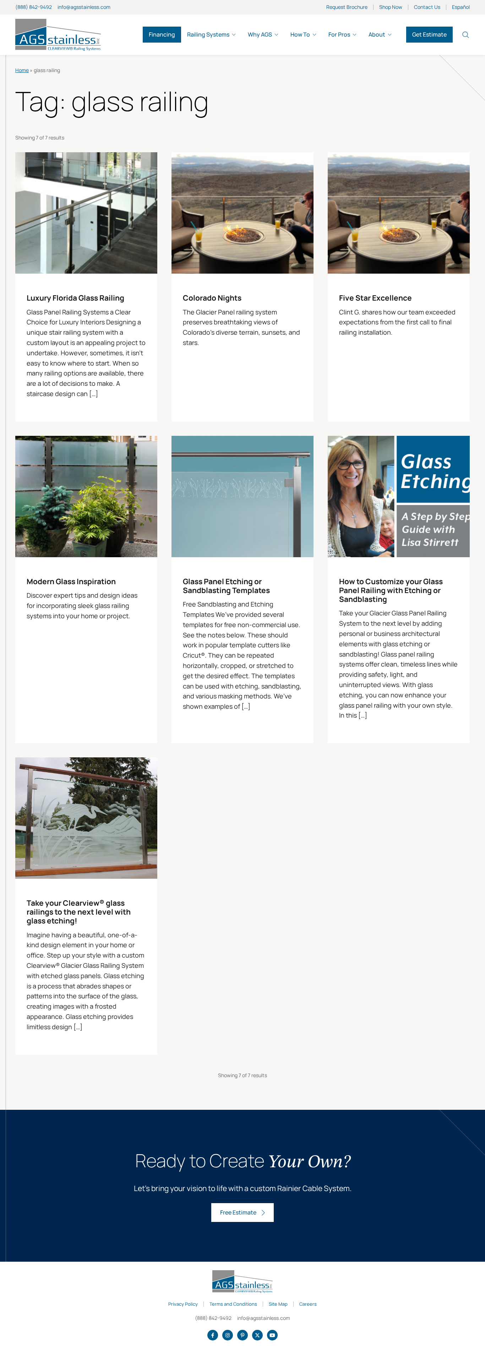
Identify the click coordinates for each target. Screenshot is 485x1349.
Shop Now (390, 7)
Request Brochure (346, 7)
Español (461, 7)
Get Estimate (429, 34)
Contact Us (427, 7)
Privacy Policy (183, 1304)
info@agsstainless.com (84, 7)
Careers (308, 1304)
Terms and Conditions (233, 1304)
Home (22, 70)
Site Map (278, 1304)
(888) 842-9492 (33, 7)
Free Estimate (238, 1212)
